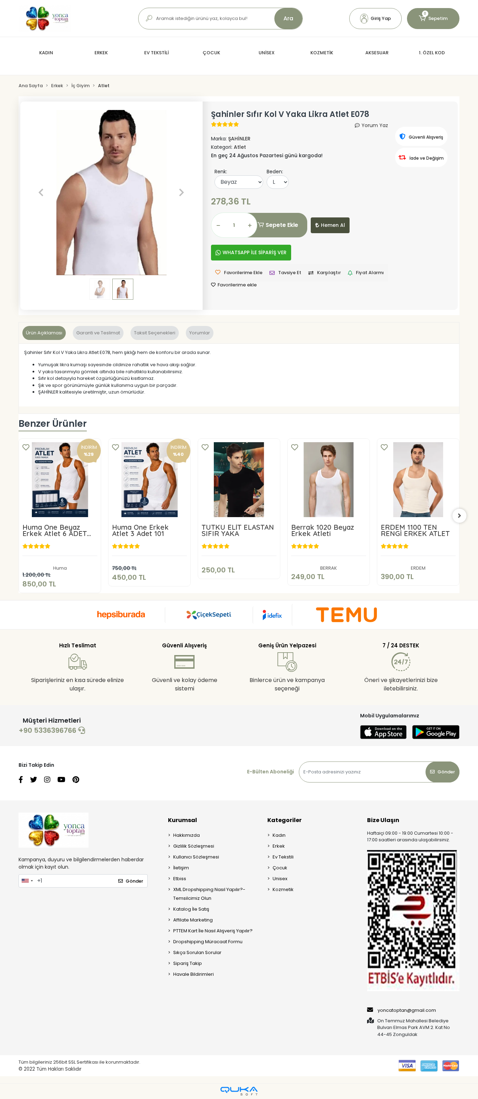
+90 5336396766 (48, 730)
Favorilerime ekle (237, 284)
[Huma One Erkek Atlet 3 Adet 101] (149, 479)
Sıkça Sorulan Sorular (197, 952)
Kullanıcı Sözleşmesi (196, 857)
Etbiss (179, 878)
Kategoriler (284, 820)
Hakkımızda (186, 835)
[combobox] (27, 881)
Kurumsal (182, 820)
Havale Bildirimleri (193, 974)
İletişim (181, 867)
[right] (459, 515)
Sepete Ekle (282, 225)
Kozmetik (283, 889)
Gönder (446, 771)
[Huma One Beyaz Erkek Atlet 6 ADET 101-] (59, 479)
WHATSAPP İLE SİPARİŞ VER (255, 252)
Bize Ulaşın (383, 820)
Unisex (280, 878)
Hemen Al (333, 225)
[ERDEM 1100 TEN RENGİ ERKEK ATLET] (418, 479)
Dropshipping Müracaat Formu (207, 941)
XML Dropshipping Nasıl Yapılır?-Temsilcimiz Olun (209, 894)
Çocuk (280, 867)
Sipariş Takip (187, 963)
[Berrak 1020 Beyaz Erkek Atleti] (328, 479)
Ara (288, 18)
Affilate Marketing (193, 920)
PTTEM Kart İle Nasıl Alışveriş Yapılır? (213, 930)
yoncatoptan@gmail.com (407, 1010)
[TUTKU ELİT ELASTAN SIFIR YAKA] (239, 479)
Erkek (279, 846)
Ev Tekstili (283, 857)
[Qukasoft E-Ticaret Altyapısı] (239, 1091)
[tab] (44, 333)
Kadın (279, 835)
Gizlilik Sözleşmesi (193, 846)
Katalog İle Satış (191, 909)
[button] (375, 18)
